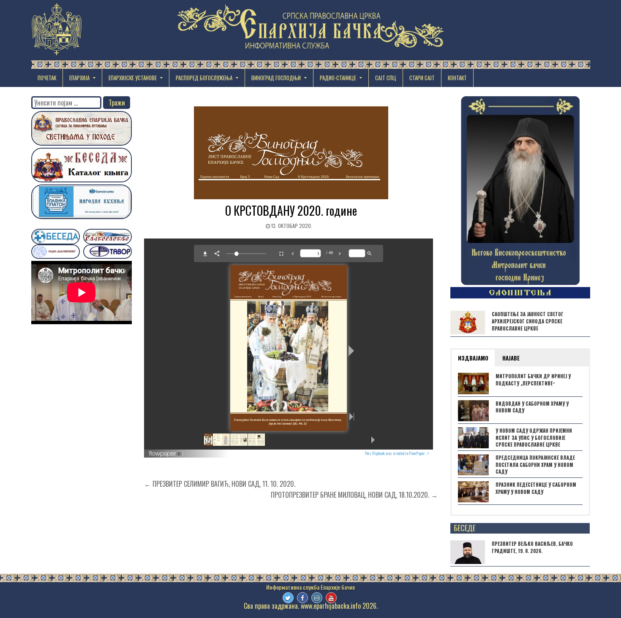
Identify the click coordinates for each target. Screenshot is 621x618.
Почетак (47, 77)
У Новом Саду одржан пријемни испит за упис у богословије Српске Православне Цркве (534, 437)
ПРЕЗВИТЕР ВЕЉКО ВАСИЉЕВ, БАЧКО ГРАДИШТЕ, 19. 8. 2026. (532, 547)
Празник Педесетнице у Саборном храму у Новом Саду (536, 488)
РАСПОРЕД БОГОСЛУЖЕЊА (204, 77)
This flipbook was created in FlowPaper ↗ (397, 453)
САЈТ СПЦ (385, 77)
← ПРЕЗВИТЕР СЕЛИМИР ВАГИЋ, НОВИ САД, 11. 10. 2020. (219, 484)
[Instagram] (316, 597)
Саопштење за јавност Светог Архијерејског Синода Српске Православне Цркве (528, 321)
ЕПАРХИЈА (79, 77)
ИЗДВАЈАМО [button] (473, 358)
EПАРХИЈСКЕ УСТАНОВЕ (133, 77)
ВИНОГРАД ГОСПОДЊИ (276, 77)
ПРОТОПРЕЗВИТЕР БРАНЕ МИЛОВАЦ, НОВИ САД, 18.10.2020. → (354, 495)
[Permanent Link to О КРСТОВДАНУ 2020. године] (290, 152)
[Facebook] (302, 597)
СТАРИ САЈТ (422, 77)
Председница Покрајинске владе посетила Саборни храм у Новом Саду (535, 464)
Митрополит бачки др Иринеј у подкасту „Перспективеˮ (533, 380)
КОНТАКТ (457, 77)
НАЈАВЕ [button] (511, 358)
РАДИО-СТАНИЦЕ (338, 77)
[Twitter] (288, 597)
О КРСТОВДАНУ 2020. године (291, 210)
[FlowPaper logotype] (166, 454)
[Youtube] (331, 597)
